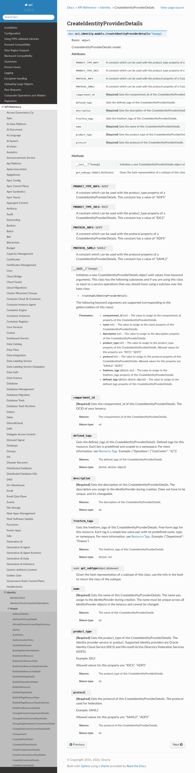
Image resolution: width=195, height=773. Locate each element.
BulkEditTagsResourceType (26, 698)
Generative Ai (14, 541)
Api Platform (14, 163)
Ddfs (9, 428)
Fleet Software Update (20, 519)
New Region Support (16, 50)
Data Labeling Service (19, 361)
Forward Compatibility (17, 44)
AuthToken (18, 635)
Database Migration (18, 395)
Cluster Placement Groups (22, 293)
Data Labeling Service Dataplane (26, 366)
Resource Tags (108, 451)
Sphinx (85, 766)
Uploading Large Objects (18, 84)
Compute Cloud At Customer (24, 299)
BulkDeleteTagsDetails (24, 677)
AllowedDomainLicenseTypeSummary (31, 624)
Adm (9, 118)
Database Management (20, 389)
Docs (70, 7)
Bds (9, 236)
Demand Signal (15, 440)
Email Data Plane (16, 496)
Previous (78, 744)
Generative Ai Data (18, 558)
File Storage (13, 507)
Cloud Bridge (14, 276)
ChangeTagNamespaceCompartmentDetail (34, 724)
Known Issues (12, 67)
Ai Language (14, 135)
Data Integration (16, 355)
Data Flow (13, 349)
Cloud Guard (14, 282)
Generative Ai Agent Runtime (24, 552)
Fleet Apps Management (21, 513)
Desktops (12, 445)
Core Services (14, 327)
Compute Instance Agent (21, 304)
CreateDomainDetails (23, 765)
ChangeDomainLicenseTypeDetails (30, 719)
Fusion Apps (14, 530)
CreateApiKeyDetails (23, 739)
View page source (172, 7)
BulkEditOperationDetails (25, 682)
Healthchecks (14, 586)
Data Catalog (14, 344)
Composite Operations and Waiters (25, 95)
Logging (8, 72)
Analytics (12, 152)
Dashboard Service (18, 338)
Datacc (11, 412)
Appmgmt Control (17, 203)
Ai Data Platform (16, 124)
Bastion (11, 225)
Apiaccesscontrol (16, 169)
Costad (11, 332)
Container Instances (18, 315)
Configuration (12, 33)
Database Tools (15, 400)
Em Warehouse (16, 485)
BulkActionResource (23, 656)
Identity (11, 592)
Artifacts (12, 208)
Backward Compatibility (18, 55)
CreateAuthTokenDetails (25, 745)
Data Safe (12, 372)
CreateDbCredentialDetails (26, 760)
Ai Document (14, 129)
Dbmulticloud (15, 423)
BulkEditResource (21, 687)
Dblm (10, 417)
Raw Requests (12, 89)
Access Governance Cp (20, 112)
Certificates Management (21, 265)
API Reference (12, 107)
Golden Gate (14, 575)
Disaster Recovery (17, 462)
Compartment (19, 734)
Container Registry (17, 321)
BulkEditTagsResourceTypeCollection (31, 703)
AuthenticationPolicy (23, 640)
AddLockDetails (20, 614)
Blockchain (13, 242)
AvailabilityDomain (22, 645)
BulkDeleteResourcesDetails (27, 672)
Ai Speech (12, 141)
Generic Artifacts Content (22, 569)
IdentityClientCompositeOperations (29, 603)
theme (105, 766)
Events (10, 502)
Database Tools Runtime (21, 406)
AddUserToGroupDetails (25, 619)
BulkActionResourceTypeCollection (30, 666)
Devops (11, 451)
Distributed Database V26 (22, 473)
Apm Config (14, 180)
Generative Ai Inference (20, 564)
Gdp (9, 536)
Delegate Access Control (21, 434)
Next (176, 744)
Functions (12, 524)
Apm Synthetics (16, 191)
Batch (10, 231)
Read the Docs (136, 766)
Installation (10, 27)
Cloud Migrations (17, 287)
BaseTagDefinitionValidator (26, 651)
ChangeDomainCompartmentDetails (31, 713)
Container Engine (17, 310)
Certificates (13, 259)
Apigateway (13, 174)
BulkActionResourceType (25, 661)
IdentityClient (17, 598)
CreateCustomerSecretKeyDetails (29, 755)
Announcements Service (21, 157)
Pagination (10, 101)
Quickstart (10, 61)
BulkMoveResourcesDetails (26, 708)
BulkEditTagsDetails (22, 692)
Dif (8, 457)
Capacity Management (20, 253)
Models (14, 609)
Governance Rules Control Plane (25, 581)
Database (12, 383)
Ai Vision (12, 146)
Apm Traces (13, 197)
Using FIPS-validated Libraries (21, 39)
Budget (11, 248)
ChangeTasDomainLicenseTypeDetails (31, 729)
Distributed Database (19, 468)
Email (10, 490)
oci (30, 4)
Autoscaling (13, 219)
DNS (9, 479)
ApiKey (16, 630)
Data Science (14, 378)
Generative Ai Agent (18, 547)
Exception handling (15, 78)
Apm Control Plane (18, 186)
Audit (10, 214)
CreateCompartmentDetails (26, 750)
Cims (9, 270)
